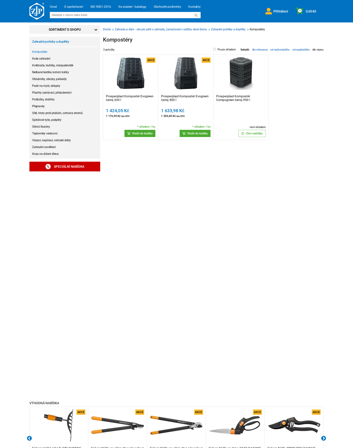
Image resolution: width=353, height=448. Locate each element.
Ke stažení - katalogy (132, 6)
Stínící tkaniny (41, 126)
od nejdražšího (301, 49)
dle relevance (260, 49)
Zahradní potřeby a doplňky (50, 41)
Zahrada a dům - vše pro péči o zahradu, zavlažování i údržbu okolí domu (161, 29)
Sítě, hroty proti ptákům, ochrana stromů (57, 113)
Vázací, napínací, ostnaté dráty (51, 140)
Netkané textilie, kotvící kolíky (50, 72)
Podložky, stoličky (43, 99)
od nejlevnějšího (280, 49)
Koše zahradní (41, 58)
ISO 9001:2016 (100, 6)
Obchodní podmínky (167, 6)
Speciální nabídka (69, 166)
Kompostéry (39, 52)
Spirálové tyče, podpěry (46, 120)
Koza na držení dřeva (45, 154)
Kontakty (194, 6)
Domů (107, 29)
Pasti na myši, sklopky (46, 86)
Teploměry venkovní (44, 133)
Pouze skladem (226, 49)
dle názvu (317, 49)
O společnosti (73, 6)
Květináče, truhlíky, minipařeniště (52, 65)
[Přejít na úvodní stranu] (36, 11)
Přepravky (38, 106)
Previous (29, 438)
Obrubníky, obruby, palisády (49, 79)
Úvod (53, 6)
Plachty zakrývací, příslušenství (52, 92)
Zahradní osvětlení (44, 147)
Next (323, 438)
